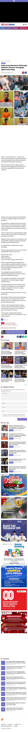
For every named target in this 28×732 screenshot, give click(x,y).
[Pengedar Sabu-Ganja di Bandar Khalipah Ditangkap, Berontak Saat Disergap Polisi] (21, 360)
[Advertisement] (14, 45)
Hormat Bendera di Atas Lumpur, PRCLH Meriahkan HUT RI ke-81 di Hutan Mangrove (16, 667)
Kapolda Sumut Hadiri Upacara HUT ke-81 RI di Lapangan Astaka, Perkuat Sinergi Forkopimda (16, 698)
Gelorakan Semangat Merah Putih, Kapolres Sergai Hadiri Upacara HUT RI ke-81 (15, 677)
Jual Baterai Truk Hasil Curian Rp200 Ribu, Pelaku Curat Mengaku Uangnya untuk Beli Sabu (21, 353)
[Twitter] (20, 337)
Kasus (7, 323)
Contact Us (10, 724)
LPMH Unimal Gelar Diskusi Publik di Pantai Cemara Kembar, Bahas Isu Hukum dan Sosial (7, 366)
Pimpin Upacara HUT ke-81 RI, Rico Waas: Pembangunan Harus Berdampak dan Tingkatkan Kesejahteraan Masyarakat (16, 683)
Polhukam (3, 63)
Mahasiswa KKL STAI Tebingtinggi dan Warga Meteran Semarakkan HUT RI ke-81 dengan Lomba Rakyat (16, 672)
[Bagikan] (26, 73)
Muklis (5, 72)
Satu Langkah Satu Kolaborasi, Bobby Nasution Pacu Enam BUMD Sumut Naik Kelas (15, 662)
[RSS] (2, 719)
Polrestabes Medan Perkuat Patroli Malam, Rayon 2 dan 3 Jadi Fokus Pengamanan (20, 380)
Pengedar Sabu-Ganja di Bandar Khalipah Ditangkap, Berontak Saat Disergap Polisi (21, 366)
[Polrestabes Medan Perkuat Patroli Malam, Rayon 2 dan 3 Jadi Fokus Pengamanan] (21, 374)
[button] (24, 24)
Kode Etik (3, 724)
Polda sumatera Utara (8, 324)
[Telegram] (23, 337)
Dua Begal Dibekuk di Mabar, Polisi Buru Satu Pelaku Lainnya (6, 380)
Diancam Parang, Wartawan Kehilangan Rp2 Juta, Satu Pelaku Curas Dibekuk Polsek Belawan (6, 353)
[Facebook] (18, 337)
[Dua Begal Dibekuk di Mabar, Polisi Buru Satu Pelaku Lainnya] (7, 374)
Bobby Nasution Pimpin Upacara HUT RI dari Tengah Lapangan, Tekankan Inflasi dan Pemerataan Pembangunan (16, 688)
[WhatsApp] (26, 337)
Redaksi (16, 726)
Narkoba (13, 323)
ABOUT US (17, 724)
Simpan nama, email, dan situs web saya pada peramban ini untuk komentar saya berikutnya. (14, 415)
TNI (16, 324)
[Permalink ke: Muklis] (2, 72)
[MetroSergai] (8, 24)
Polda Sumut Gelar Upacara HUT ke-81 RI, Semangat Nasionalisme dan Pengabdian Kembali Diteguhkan (16, 693)
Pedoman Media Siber (6, 726)
